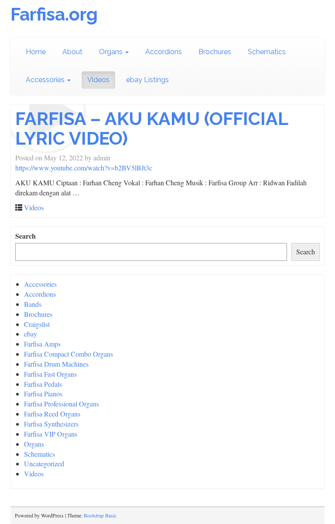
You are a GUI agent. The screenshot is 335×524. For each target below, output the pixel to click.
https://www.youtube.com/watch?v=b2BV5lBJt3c (83, 167)
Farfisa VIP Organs (50, 433)
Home (36, 52)
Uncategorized (44, 463)
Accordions (163, 52)
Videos (98, 80)
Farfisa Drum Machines (56, 363)
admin (101, 157)
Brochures (214, 52)
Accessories (46, 80)
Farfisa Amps (42, 343)
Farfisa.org (54, 14)
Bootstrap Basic (100, 515)
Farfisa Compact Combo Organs (68, 353)
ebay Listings (147, 80)
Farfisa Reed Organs (52, 413)
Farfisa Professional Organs (61, 403)
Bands (32, 304)
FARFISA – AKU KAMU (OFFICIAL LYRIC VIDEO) (151, 128)
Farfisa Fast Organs (50, 373)
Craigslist (37, 324)
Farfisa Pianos (43, 393)
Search (25, 236)
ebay (30, 333)
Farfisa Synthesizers (51, 423)
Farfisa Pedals (43, 384)
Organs (111, 52)
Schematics (267, 52)
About (72, 52)
